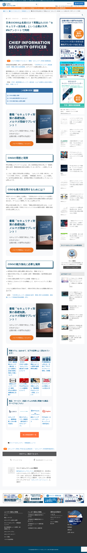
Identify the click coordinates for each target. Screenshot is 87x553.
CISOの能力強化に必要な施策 (16, 101)
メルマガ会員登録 (8, 539)
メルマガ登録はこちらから (21, 143)
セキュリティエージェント (39, 480)
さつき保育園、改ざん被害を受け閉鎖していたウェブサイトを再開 (76, 236)
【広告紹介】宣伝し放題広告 (35, 528)
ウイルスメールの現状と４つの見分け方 (46, 386)
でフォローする (17, 460)
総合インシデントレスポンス (35, 419)
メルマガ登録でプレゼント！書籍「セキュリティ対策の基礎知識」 (46, 8)
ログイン (69, 3)
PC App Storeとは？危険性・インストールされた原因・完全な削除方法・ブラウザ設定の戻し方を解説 (72, 169)
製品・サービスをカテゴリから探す (64, 6)
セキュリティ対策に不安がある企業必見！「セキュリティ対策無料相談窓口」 (31, 449)
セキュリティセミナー (9, 534)
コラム (82, 6)
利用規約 (70, 527)
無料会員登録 (80, 3)
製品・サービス (8, 517)
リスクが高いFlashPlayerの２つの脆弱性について (23, 387)
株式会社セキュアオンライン (25, 471)
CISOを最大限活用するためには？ (17, 98)
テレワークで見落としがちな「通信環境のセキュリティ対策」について (35, 389)
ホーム (6, 515)
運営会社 (70, 529)
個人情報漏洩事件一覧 (29, 434)
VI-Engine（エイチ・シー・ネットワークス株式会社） (46, 420)
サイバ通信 (7, 536)
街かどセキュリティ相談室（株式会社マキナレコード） (23, 421)
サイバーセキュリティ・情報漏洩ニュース (23, 443)
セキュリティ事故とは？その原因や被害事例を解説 (35, 365)
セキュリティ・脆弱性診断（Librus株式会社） (12, 420)
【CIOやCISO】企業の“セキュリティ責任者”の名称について (23, 366)
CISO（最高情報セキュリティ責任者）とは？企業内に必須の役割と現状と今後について (12, 368)
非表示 (35, 90)
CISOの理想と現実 (13, 95)
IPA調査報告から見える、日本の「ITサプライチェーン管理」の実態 (46, 366)
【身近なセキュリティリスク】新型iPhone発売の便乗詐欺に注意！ (12, 389)
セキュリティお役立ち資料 (11, 520)
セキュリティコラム (9, 531)
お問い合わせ (71, 532)
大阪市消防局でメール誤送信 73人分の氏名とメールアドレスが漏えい (76, 142)
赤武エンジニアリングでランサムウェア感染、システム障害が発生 (76, 131)
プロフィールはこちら (72, 267)
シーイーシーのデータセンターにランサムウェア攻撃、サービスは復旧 (76, 120)
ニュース (77, 6)
